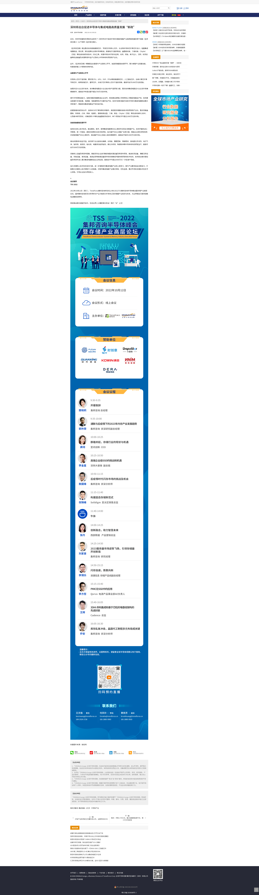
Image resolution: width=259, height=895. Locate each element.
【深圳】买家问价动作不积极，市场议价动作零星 (169, 30)
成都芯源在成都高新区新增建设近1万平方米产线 (86, 833)
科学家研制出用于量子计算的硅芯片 (82, 857)
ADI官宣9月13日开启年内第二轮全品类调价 (85, 845)
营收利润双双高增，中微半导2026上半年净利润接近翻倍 (89, 836)
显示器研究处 (99, 2)
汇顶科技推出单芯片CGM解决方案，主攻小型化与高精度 (89, 860)
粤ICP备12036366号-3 (129, 892)
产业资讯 (89, 15)
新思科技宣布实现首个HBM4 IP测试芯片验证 (85, 839)
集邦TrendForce (76, 2)
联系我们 (111, 873)
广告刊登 (102, 873)
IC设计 (83, 21)
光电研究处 (109, 2)
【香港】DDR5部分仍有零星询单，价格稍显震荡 (168, 47)
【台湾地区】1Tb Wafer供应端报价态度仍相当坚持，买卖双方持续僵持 (170, 36)
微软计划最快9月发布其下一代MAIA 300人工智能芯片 (88, 848)
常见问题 (120, 873)
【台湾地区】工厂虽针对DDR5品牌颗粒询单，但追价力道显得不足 (170, 50)
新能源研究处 (119, 2)
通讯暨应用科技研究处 (132, 2)
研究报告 (133, 15)
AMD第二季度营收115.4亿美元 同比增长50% (85, 851)
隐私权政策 (92, 873)
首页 (75, 15)
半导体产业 (95, 808)
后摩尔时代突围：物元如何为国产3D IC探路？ (85, 842)
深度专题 (103, 15)
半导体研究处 (89, 2)
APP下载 (160, 15)
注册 (180, 8)
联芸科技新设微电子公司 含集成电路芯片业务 (85, 854)
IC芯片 (88, 808)
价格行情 (118, 15)
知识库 (147, 15)
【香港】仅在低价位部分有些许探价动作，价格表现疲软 (170, 33)
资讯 (77, 21)
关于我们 (73, 873)
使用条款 (82, 873)
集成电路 (82, 808)
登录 (187, 8)
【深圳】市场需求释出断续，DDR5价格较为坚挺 (168, 44)
